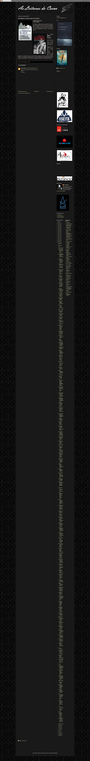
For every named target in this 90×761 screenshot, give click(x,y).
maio (59, 729)
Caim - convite (60, 309)
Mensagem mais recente (22, 91)
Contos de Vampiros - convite (60, 368)
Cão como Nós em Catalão (60, 377)
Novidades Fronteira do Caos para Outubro (60, 404)
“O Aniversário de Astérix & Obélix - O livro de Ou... (60, 598)
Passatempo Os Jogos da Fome (60, 479)
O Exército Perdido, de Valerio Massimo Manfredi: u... (60, 484)
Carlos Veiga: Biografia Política (60, 298)
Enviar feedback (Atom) (26, 93)
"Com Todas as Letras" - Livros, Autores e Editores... (60, 294)
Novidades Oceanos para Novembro (60, 571)
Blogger (56, 753)
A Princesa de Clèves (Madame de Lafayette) (60, 652)
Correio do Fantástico (68, 243)
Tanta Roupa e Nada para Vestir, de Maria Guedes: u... (60, 285)
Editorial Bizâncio (67, 250)
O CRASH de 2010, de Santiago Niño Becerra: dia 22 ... (60, 455)
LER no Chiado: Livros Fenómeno (60, 306)
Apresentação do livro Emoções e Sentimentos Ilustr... (60, 415)
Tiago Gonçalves (69, 286)
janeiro (60, 735)
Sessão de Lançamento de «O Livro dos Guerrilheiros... (60, 720)
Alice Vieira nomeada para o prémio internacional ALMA (60, 519)
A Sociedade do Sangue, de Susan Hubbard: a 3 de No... (60, 344)
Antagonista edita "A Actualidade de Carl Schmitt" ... (60, 261)
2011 (59, 239)
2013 (59, 236)
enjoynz (46, 753)
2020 (59, 226)
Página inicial (36, 91)
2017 (59, 230)
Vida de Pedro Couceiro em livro (60, 314)
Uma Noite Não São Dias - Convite (60, 593)
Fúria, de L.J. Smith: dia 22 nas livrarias (60, 442)
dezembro (60, 243)
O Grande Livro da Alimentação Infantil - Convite (60, 352)
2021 (59, 224)
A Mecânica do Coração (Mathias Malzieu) (60, 332)
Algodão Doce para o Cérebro (68, 225)
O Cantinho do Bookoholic (68, 276)
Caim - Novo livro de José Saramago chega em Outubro (60, 540)
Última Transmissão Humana (68, 294)
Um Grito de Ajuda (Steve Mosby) (60, 423)
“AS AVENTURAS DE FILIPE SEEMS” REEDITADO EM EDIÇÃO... (60, 382)
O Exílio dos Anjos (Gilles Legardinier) (60, 645)
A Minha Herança (69, 223)
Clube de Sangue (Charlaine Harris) (60, 470)
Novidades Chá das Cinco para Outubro (60, 691)
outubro (60, 247)
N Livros (67, 272)
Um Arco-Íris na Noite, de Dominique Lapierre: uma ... (60, 566)
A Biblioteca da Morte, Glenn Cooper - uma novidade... (60, 609)
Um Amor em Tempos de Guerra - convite (60, 438)
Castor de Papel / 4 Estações (69, 236)
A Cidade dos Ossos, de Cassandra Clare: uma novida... (60, 677)
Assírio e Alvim (68, 229)
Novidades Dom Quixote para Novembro (60, 550)
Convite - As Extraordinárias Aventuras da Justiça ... (60, 266)
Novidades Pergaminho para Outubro (60, 627)
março (60, 732)
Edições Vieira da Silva (68, 255)
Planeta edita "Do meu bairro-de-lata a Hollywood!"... (60, 410)
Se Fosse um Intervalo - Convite (60, 311)
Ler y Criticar (68, 264)
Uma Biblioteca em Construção (68, 288)
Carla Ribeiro (66, 184)
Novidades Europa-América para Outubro (60, 714)
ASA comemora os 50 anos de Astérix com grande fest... (60, 696)
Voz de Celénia (68, 292)
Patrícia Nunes (23, 68)
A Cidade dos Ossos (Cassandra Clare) (60, 336)
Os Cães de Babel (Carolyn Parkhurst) (60, 302)
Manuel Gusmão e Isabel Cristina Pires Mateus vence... (60, 495)
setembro (60, 723)
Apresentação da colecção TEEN (60, 682)
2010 (59, 240)
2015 (59, 233)
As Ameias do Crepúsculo (68, 228)
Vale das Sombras (61, 217)
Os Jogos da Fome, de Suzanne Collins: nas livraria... (60, 561)
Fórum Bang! (68, 262)
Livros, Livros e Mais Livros (68, 266)
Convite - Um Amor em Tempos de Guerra (60, 640)
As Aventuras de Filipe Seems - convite (60, 280)
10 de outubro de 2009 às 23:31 (32, 68)
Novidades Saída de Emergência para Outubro (60, 686)
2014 (59, 234)
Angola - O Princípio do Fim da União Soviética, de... (60, 702)
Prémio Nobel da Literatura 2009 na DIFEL (60, 446)
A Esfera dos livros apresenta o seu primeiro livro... (60, 576)
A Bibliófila (68, 222)
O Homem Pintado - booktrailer (60, 614)
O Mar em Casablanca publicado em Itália (60, 636)
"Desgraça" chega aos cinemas (60, 419)
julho (59, 726)
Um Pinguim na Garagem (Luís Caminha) (60, 489)
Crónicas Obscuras (67, 245)
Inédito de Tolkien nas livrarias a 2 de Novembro (60, 322)
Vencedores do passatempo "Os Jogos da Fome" (60, 363)
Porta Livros (68, 281)
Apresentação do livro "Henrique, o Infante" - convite (60, 460)
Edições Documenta (68, 253)
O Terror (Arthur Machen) (60, 340)
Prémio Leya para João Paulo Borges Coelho (60, 545)
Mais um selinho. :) (60, 648)
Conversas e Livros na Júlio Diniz (60, 450)
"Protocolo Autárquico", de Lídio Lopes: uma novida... (60, 534)
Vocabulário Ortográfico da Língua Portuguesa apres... (60, 399)
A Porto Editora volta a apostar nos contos (60, 465)
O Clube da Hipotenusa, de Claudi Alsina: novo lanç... (60, 631)
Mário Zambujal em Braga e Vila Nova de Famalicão (60, 372)
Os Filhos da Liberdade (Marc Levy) (60, 581)
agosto (60, 725)
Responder (23, 72)
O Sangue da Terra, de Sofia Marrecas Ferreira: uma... (60, 672)
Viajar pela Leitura (68, 290)
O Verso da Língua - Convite (60, 276)
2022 (59, 223)
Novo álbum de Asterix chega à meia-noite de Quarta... (60, 433)
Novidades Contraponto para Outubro (60, 619)
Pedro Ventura (68, 277)
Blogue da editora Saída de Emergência (69, 233)
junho (60, 728)
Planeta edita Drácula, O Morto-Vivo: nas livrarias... (60, 251)
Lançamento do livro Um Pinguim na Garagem (60, 667)
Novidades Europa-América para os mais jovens (60, 603)
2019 (59, 227)
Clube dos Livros (69, 241)
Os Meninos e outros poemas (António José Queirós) (60, 555)
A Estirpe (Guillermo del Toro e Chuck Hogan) (60, 524)
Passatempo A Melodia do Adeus (60, 348)
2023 (59, 221)
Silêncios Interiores (61, 216)
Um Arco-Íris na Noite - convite (60, 318)
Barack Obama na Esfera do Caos (60, 584)
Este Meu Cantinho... (68, 258)
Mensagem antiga (50, 91)
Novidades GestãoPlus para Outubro (60, 623)
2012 (59, 237)
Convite (59, 664)
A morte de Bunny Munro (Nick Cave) (60, 656)
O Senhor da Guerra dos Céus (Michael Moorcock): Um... (60, 507)
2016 (59, 231)
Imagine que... (60, 616)
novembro (60, 245)
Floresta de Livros (68, 260)
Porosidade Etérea (68, 279)
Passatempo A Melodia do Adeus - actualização (60, 256)
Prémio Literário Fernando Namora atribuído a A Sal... (60, 501)
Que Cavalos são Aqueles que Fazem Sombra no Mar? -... (60, 475)
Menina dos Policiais (68, 270)
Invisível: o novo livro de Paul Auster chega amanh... (60, 327)
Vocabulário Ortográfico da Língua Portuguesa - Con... (60, 529)
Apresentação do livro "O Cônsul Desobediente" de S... (60, 394)
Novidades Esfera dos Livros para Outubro (60, 290)
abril (59, 731)
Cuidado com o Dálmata (68, 247)
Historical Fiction (69, 263)
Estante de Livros (69, 256)
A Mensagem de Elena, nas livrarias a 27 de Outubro (60, 357)
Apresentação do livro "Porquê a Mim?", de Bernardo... (60, 589)
